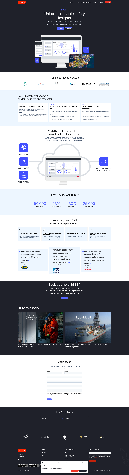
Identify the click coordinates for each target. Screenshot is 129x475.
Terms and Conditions (107, 470)
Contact (43, 456)
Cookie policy (101, 470)
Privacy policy (95, 470)
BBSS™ (66, 452)
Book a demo (60, 28)
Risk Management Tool (69, 453)
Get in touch (68, 28)
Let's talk (108, 2)
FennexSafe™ (67, 451)
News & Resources (45, 453)
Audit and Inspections (69, 455)
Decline (83, 470)
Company (43, 455)
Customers (44, 452)
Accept (75, 470)
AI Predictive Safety (69, 456)
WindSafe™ (67, 458)
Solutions (43, 451)
